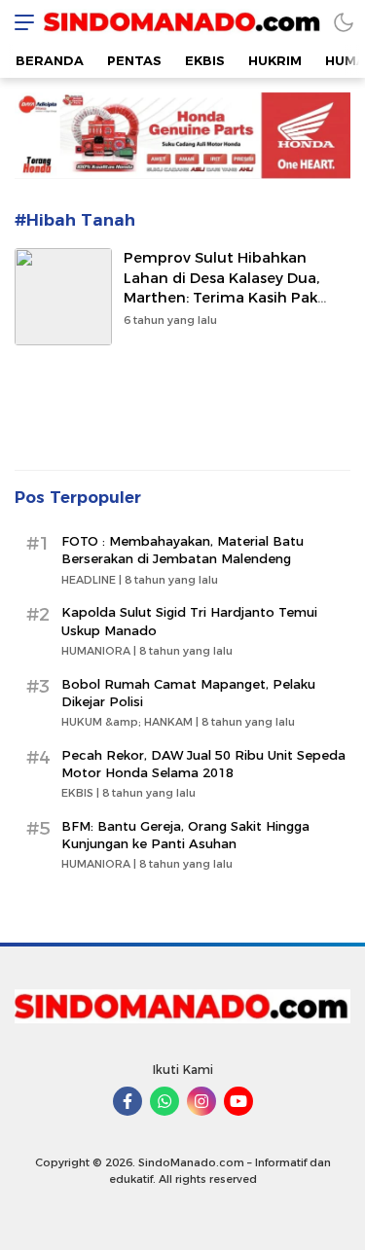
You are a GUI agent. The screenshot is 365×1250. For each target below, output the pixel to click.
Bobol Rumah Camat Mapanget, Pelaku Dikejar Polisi (188, 692)
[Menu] (19, 22)
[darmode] (343, 22)
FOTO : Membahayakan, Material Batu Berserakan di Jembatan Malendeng (182, 549)
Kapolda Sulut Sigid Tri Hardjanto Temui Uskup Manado (189, 620)
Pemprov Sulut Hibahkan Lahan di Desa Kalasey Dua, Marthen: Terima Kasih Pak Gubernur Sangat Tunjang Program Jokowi (221, 298)
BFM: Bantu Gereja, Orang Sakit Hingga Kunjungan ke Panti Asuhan (185, 834)
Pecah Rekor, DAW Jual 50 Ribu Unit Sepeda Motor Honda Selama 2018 (203, 763)
